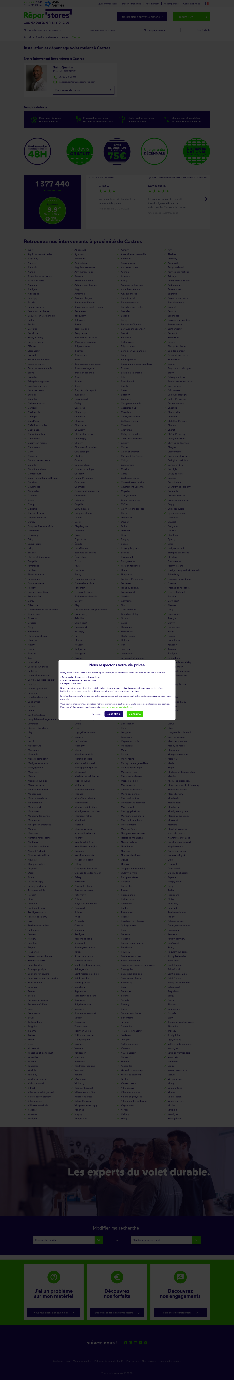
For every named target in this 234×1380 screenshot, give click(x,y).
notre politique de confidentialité (116, 706)
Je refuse (96, 714)
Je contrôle (114, 713)
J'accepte (135, 713)
